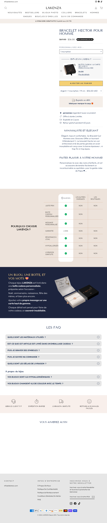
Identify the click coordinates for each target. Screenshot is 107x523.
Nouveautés (15, 12)
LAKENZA (53, 7)
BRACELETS (81, 12)
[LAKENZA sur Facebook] (75, 503)
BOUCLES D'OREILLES (46, 16)
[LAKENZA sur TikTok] (79, 503)
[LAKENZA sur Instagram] (71, 503)
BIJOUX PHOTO (50, 12)
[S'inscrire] (93, 496)
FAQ (39, 500)
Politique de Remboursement (48, 493)
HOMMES (94, 12)
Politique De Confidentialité (48, 489)
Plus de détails (83, 74)
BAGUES (28, 16)
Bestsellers (32, 12)
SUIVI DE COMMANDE (72, 16)
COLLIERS (67, 12)
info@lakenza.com (11, 2)
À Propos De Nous (44, 486)
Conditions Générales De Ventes (49, 496)
